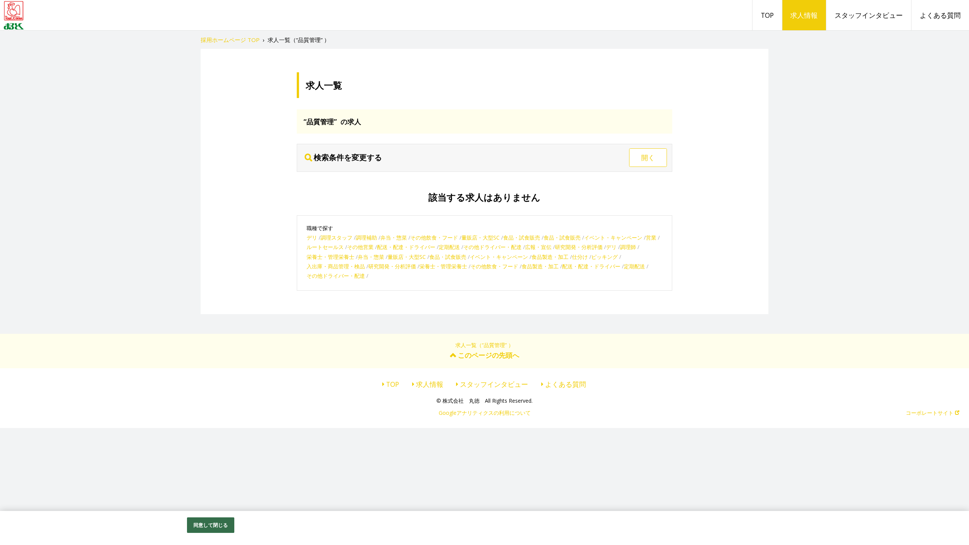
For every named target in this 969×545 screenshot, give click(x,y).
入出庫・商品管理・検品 (336, 266)
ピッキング (604, 256)
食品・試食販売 (521, 237)
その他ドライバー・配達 (492, 247)
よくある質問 (940, 15)
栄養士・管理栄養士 (330, 256)
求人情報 (804, 15)
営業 (651, 237)
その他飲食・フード (434, 237)
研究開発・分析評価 (579, 247)
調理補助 (366, 237)
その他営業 (360, 247)
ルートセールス (325, 247)
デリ (312, 237)
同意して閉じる (210, 525)
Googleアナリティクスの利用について (485, 412)
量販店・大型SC (480, 237)
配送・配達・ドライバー (406, 247)
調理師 (628, 247)
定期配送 (449, 247)
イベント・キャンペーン (613, 237)
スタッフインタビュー (869, 15)
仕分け (580, 256)
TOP (767, 15)
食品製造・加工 (550, 256)
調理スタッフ (336, 237)
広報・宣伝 (538, 247)
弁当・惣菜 (393, 237)
